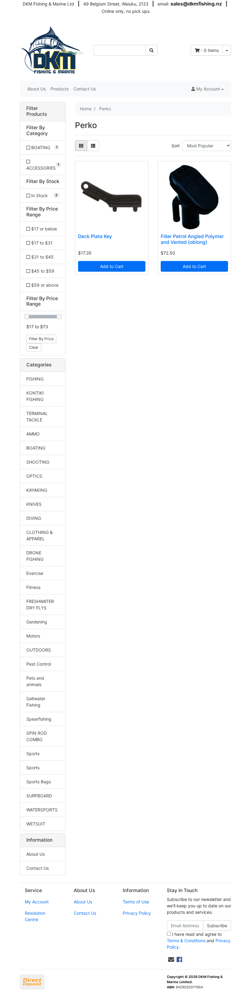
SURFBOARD (39, 795)
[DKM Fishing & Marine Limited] (52, 49)
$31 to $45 (42, 256)
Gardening (36, 621)
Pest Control (38, 664)
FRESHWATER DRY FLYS (40, 604)
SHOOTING (37, 462)
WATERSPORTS (42, 809)
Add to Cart (111, 266)
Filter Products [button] (36, 111)
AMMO (33, 433)
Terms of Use (136, 901)
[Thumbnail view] (81, 145)
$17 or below (43, 228)
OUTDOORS (38, 649)
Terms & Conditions (186, 940)
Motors (33, 635)
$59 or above (44, 285)
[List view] (93, 145)
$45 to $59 (42, 271)
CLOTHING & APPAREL (39, 535)
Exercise (34, 573)
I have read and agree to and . (198, 941)
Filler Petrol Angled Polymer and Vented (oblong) (192, 239)
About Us (36, 88)
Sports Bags (38, 781)
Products (60, 88)
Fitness (33, 587)
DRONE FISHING (34, 556)
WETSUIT (35, 823)
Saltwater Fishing (35, 701)
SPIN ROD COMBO (36, 736)
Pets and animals (35, 681)
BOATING (35, 447)
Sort (175, 145)
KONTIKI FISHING (35, 396)
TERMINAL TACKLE (37, 416)
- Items (210, 50)
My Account (37, 901)
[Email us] (171, 959)
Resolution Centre (35, 916)
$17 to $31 (41, 242)
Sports (32, 753)
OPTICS (34, 476)
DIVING (33, 518)
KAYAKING (36, 490)
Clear (34, 347)
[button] (207, 88)
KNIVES (34, 504)
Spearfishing (38, 719)
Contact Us (84, 88)
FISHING (34, 378)
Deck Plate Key (95, 236)
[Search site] (151, 50)
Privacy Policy (137, 913)
